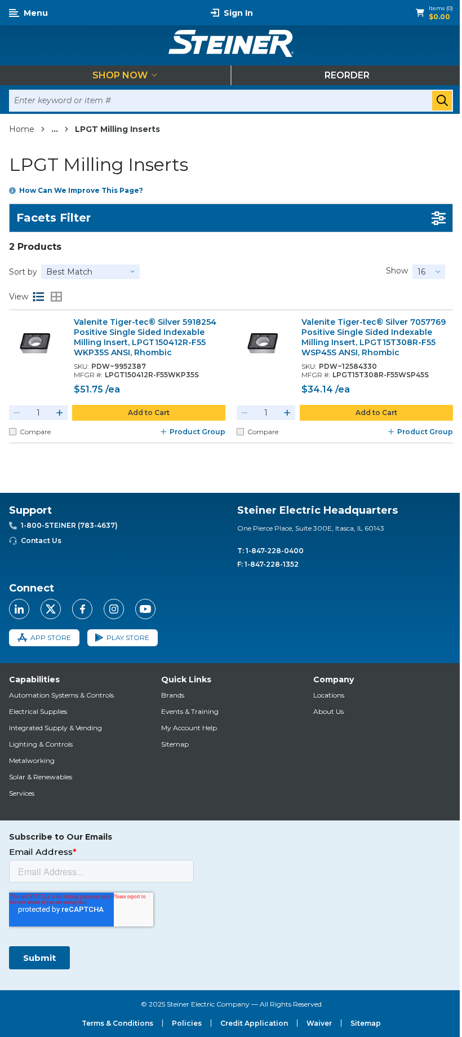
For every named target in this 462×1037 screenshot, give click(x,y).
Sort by (23, 272)
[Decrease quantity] (17, 412)
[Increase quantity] (59, 412)
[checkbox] (12, 431)
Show (397, 271)
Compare (35, 431)
